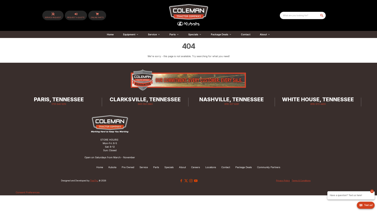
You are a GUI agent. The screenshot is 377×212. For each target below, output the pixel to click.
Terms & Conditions (301, 180)
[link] (53, 15)
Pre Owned (128, 167)
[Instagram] (191, 181)
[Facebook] (181, 181)
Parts (156, 167)
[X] (186, 181)
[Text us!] (365, 205)
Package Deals (243, 167)
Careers (195, 167)
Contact (245, 34)
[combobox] (303, 15)
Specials (169, 167)
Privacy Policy (283, 180)
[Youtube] (196, 181)
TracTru (94, 180)
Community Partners (268, 167)
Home (110, 34)
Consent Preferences (28, 192)
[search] (322, 15)
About (182, 167)
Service (143, 167)
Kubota (112, 167)
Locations (210, 167)
